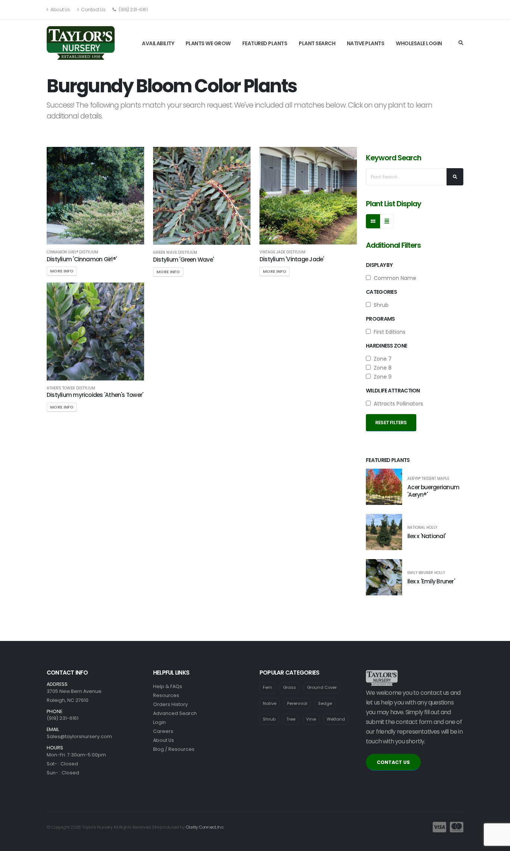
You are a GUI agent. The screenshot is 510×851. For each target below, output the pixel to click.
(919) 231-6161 (133, 9)
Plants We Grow (208, 43)
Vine (311, 719)
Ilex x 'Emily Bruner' (431, 581)
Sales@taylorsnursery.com (79, 736)
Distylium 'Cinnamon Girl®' (81, 259)
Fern (267, 687)
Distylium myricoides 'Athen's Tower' (95, 395)
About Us (60, 9)
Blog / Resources (174, 749)
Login (159, 722)
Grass (289, 687)
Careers (163, 731)
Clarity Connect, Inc (205, 827)
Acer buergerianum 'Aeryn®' (433, 491)
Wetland (336, 719)
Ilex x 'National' (426, 536)
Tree (290, 719)
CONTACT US (393, 762)
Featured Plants (264, 43)
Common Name (393, 278)
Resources (166, 695)
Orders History (170, 704)
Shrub (380, 305)
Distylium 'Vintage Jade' (291, 259)
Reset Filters (391, 422)
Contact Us (93, 9)
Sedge (325, 703)
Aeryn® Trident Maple (428, 479)
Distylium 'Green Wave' (183, 259)
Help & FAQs (167, 686)
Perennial (297, 703)
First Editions (388, 332)
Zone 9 (381, 376)
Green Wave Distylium (175, 253)
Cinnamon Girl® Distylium (72, 252)
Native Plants (366, 43)
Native (269, 703)
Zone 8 (381, 367)
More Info (62, 271)
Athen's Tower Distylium (71, 388)
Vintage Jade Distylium (282, 252)
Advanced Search (175, 713)
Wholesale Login (419, 43)
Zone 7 (381, 359)
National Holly (422, 528)
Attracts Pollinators (397, 403)
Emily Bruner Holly (426, 573)
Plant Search (317, 43)
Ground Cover (322, 687)
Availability (158, 43)
